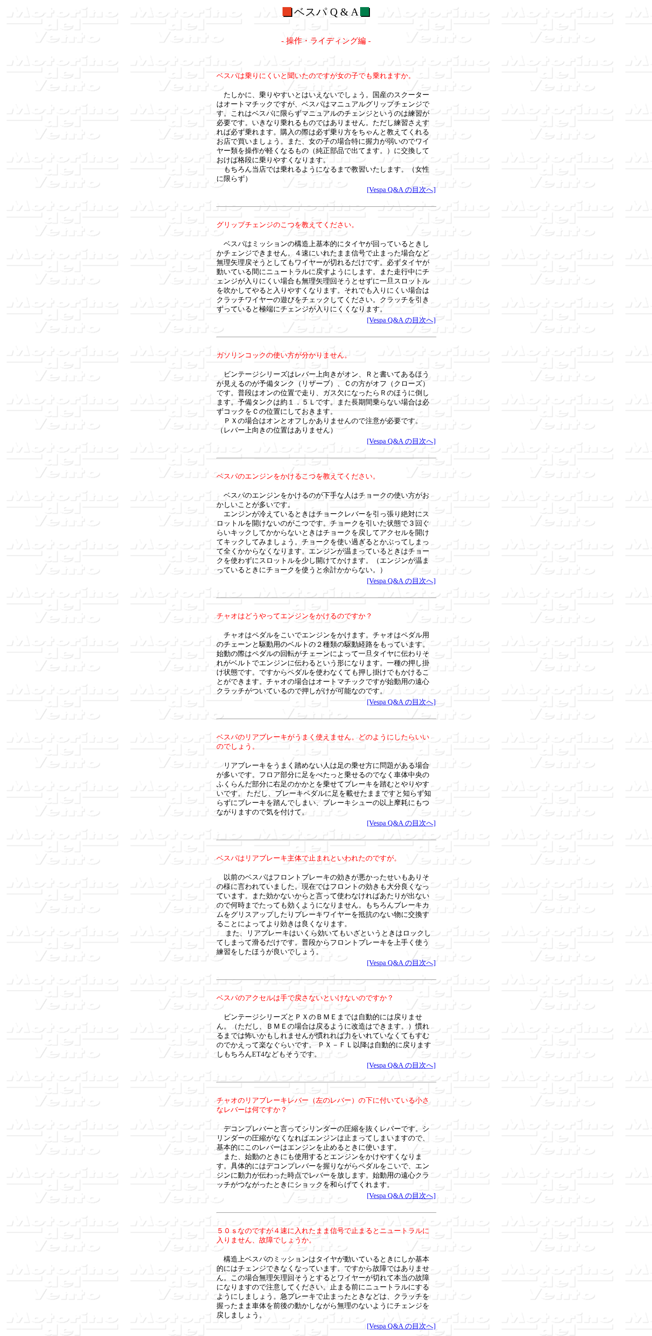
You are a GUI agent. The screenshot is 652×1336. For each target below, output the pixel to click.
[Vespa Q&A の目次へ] (401, 189)
